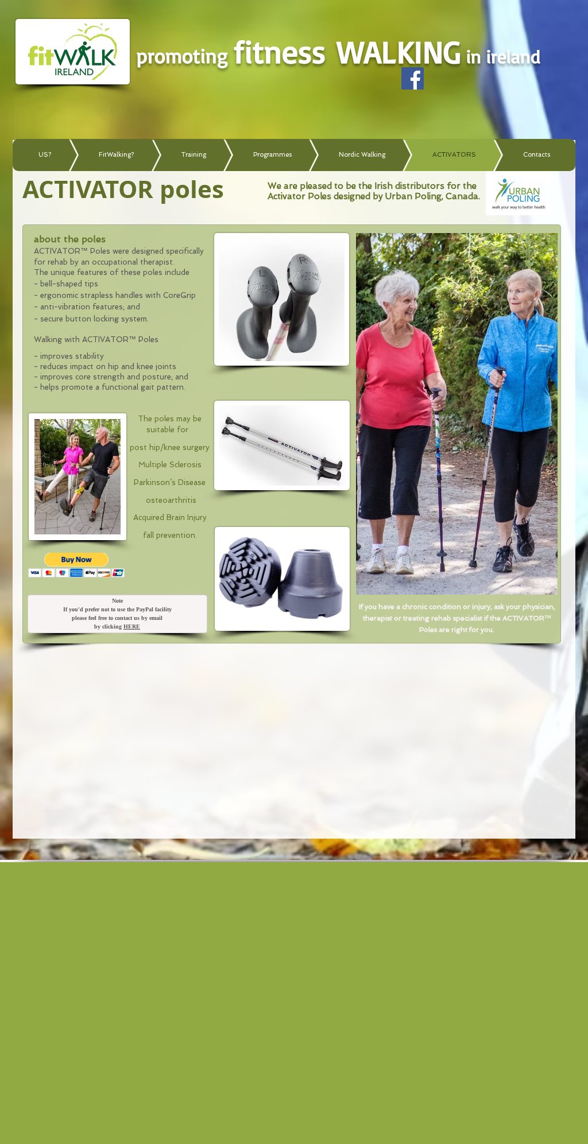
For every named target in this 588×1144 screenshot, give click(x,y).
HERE (131, 626)
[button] (77, 565)
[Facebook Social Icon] (412, 78)
